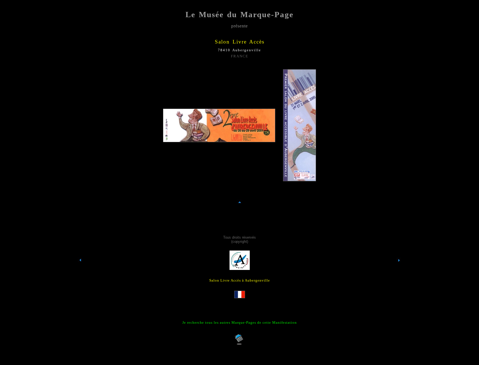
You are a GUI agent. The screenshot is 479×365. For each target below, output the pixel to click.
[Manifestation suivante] (399, 270)
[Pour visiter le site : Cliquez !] (240, 268)
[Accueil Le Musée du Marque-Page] (239, 343)
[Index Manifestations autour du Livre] (80, 270)
